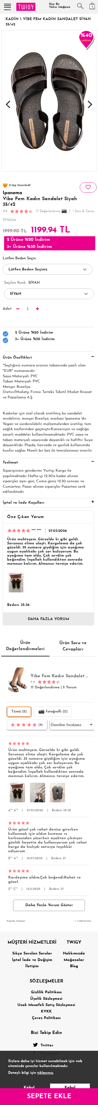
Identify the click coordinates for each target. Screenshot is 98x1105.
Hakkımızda (74, 953)
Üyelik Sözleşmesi (46, 999)
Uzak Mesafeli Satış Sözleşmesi (46, 1005)
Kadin (12, 19)
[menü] (7, 6)
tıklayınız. (45, 1073)
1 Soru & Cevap (84, 211)
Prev (7, 101)
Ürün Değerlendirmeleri (25, 646)
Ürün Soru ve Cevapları (73, 646)
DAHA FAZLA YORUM (48, 619)
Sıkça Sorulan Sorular (32, 953)
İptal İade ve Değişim (32, 960)
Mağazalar (74, 960)
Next (90, 101)
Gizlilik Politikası (46, 992)
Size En (59, 6)
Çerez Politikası (46, 1018)
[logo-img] (25, 7)
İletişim (32, 966)
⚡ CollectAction (82, 921)
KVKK (46, 1012)
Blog (74, 966)
